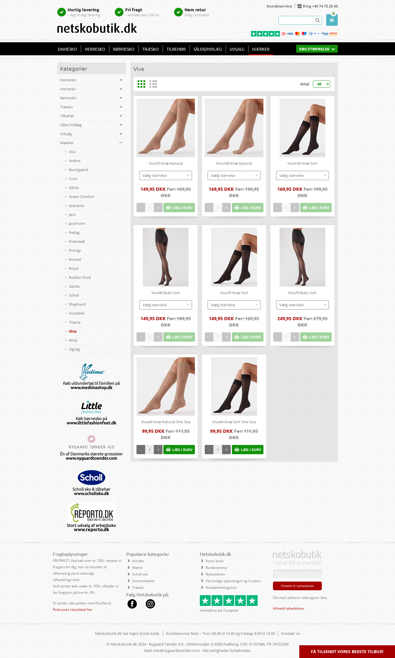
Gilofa (74, 187)
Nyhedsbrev (215, 574)
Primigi (75, 250)
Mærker (261, 49)
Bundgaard (78, 169)
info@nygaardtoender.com (176, 650)
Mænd (137, 567)
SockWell (76, 313)
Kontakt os (290, 633)
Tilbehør (176, 49)
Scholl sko (140, 574)
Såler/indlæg (207, 49)
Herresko (95, 49)
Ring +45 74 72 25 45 (320, 6)
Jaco (72, 214)
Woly (73, 340)
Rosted (75, 259)
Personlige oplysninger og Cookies (233, 580)
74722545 (280, 644)
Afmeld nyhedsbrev (288, 608)
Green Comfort (82, 196)
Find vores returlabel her (73, 609)
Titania (74, 322)
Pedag (74, 232)
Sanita (74, 286)
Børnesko (123, 49)
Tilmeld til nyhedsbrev (297, 586)
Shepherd (77, 304)
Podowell (77, 241)
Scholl (74, 295)
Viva (73, 331)
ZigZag (74, 349)
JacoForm (77, 223)
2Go (72, 151)
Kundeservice (279, 6)
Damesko (67, 49)
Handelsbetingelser (221, 587)
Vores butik (215, 560)
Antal (304, 84)
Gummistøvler (143, 580)
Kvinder (138, 560)
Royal (73, 268)
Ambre (74, 160)
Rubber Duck (80, 277)
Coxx (73, 178)
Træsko (150, 49)
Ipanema (76, 205)
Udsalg (237, 49)
